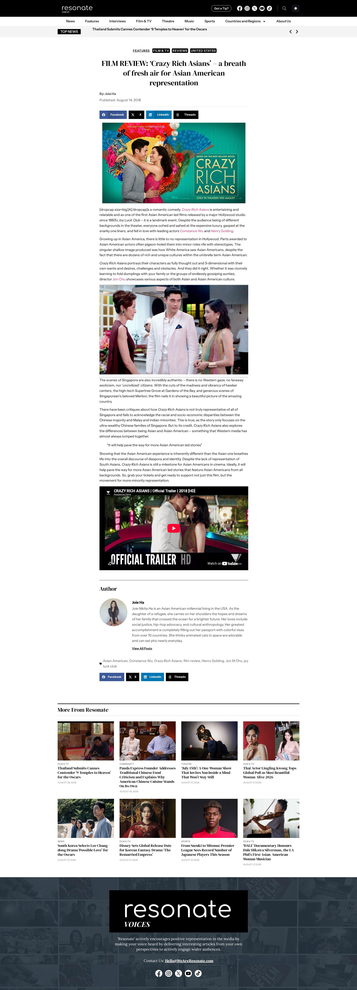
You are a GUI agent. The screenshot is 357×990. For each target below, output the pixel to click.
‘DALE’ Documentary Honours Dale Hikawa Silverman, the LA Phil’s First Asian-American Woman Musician (268, 852)
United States (203, 50)
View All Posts (142, 648)
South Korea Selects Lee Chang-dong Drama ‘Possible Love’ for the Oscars (83, 850)
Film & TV (144, 21)
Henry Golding (222, 231)
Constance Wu (191, 231)
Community (127, 764)
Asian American (115, 661)
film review (192, 661)
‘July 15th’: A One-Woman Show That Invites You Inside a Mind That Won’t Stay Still (206, 772)
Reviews (180, 50)
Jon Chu (119, 279)
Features (92, 21)
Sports (210, 21)
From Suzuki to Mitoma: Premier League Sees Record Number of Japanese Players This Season (207, 850)
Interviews (117, 21)
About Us (283, 21)
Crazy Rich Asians (168, 661)
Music (189, 21)
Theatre (168, 21)
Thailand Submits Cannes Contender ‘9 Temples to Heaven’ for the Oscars (149, 29)
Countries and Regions (243, 21)
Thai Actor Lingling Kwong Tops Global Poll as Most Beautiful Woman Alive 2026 (269, 772)
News (70, 21)
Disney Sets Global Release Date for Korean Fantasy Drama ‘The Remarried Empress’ (145, 850)
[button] (290, 31)
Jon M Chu (234, 661)
